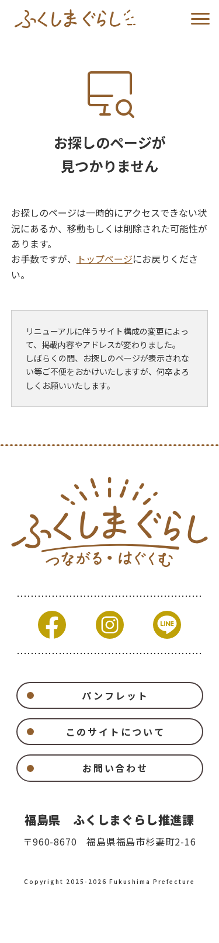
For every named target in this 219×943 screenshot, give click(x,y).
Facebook (52, 625)
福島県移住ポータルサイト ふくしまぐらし (75, 18)
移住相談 (178, 926)
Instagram (110, 625)
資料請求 (68, 926)
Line (167, 625)
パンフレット (115, 695)
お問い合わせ (115, 768)
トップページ (105, 259)
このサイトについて (115, 732)
